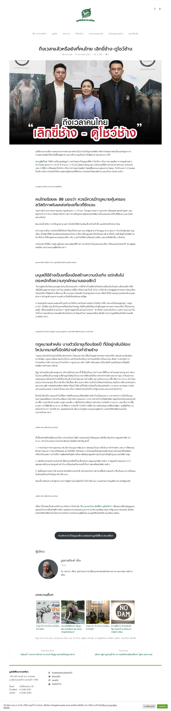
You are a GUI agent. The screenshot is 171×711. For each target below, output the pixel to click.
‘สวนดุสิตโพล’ (41, 161)
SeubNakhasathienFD (62, 672)
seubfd (55, 680)
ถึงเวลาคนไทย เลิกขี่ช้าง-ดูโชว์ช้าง (96, 506)
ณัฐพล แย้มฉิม (87, 638)
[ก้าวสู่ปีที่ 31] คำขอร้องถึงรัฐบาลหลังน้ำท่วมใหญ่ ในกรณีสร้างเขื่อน (121, 629)
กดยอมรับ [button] (162, 706)
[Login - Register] (160, 8)
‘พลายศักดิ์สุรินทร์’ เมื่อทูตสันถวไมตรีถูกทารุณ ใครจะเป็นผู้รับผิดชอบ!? (71, 629)
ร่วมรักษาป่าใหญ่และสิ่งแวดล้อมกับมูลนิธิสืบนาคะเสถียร (85, 535)
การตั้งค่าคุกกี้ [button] (149, 706)
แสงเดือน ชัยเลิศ (128, 638)
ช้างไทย (76, 638)
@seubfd (56, 676)
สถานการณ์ (67, 54)
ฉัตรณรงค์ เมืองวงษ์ (63, 638)
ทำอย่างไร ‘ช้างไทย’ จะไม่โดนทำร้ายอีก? (47, 627)
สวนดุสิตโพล (100, 638)
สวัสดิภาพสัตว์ (113, 638)
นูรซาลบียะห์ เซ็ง (71, 560)
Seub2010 (56, 684)
